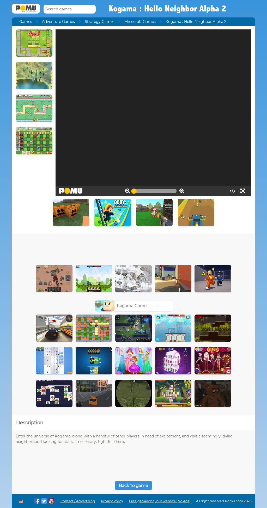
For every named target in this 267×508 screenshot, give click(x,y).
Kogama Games (132, 305)
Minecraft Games (140, 21)
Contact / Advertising (77, 501)
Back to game (133, 485)
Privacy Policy (112, 501)
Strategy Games (99, 21)
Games (25, 21)
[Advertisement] (133, 248)
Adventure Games (58, 21)
